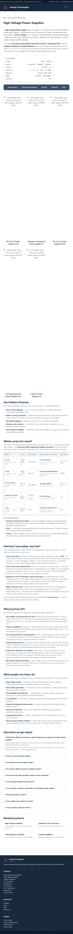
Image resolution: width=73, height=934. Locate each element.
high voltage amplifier (13, 40)
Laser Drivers (8, 883)
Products (7, 871)
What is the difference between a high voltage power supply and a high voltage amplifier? (35, 738)
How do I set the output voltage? (19, 756)
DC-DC (7, 460)
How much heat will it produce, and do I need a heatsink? (28, 775)
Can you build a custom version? (19, 807)
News (5, 905)
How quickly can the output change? (20, 762)
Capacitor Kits (8, 892)
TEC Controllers (8, 881)
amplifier (47, 747)
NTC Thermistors (9, 888)
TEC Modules (8, 886)
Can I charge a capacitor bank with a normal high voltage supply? (31, 788)
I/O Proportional (10, 483)
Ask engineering (52, 597)
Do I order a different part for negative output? (24, 769)
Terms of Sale (8, 920)
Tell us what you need (42, 536)
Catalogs (6, 903)
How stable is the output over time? (20, 801)
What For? (54, 87)
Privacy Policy (8, 927)
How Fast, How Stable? (29, 87)
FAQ (63, 87)
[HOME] (4, 18)
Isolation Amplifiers (52, 836)
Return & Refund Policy (11, 922)
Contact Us (7, 909)
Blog (5, 907)
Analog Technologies (19, 7)
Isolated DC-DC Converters (51, 824)
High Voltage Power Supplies (12, 875)
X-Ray (7, 508)
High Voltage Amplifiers (19, 825)
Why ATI (44, 87)
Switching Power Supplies (19, 836)
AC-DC (7, 471)
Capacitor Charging (11, 495)
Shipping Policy (8, 924)
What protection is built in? (17, 795)
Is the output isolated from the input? (20, 782)
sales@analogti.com (67, 1)
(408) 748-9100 (54, 1)
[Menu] (68, 7)
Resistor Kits (7, 890)
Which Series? (13, 87)
